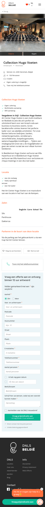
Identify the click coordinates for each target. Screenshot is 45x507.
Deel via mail (35, 251)
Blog (8, 477)
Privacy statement (29, 467)
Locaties (10, 464)
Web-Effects (27, 471)
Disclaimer (26, 464)
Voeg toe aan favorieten (13, 251)
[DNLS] (9, 4)
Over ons (10, 467)
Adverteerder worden (12, 472)
